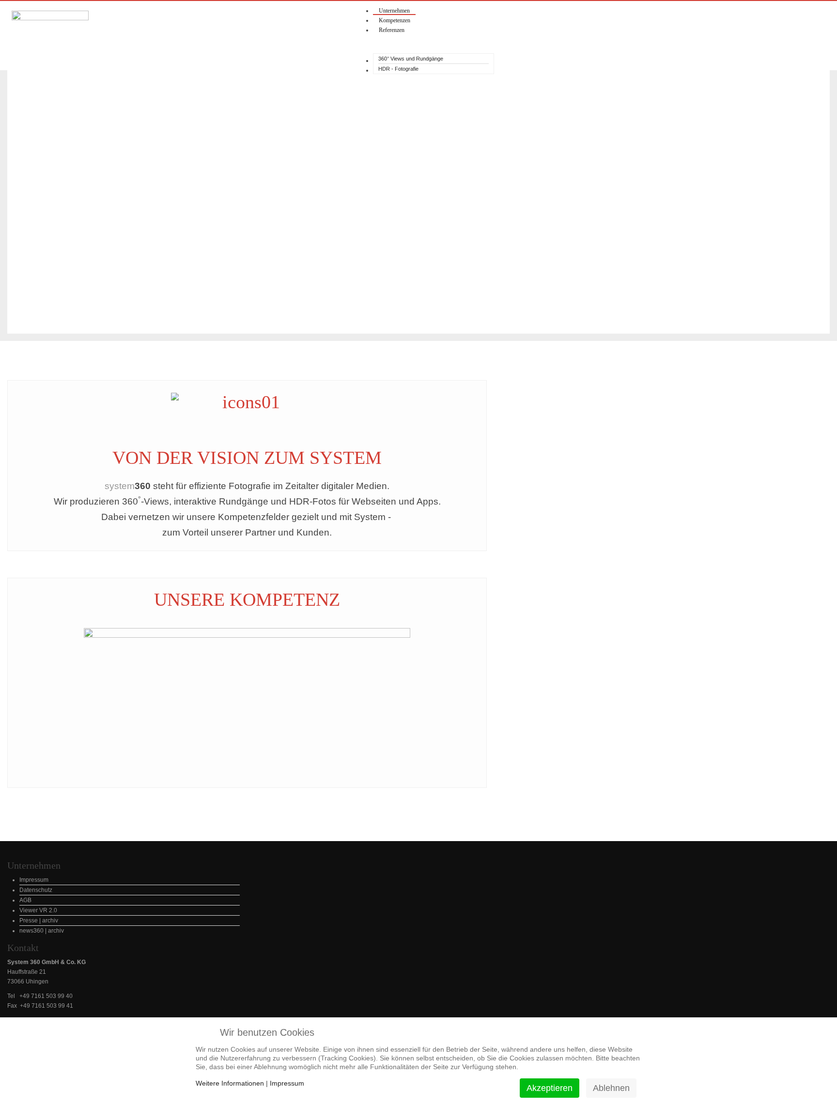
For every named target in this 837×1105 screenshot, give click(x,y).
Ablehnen (611, 1088)
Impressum (287, 1083)
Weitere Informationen (230, 1083)
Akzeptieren (550, 1088)
